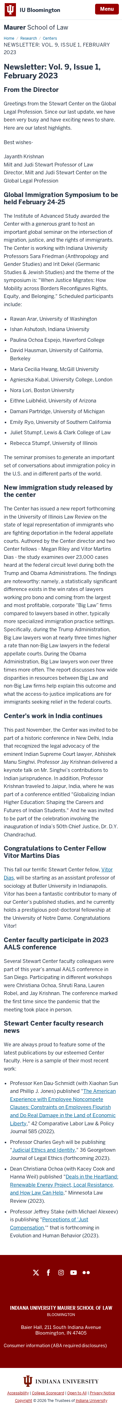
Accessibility (18, 1393)
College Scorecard (48, 1393)
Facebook (48, 1273)
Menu (107, 9)
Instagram (61, 1273)
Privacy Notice (102, 1393)
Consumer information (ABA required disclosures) (55, 1345)
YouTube (74, 1273)
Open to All (77, 1393)
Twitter (36, 1273)
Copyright (23, 1400)
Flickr (86, 1273)
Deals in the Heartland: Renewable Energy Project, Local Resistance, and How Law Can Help (64, 1184)
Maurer (36, 27)
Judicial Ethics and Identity (43, 1150)
